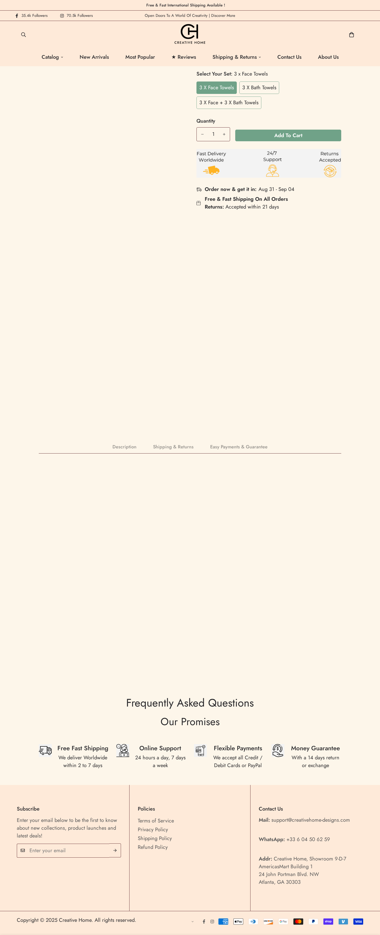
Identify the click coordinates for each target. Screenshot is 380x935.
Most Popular (140, 57)
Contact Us (289, 57)
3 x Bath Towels (259, 87)
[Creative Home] (190, 34)
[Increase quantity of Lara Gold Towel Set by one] (224, 134)
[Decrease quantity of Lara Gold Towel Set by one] (202, 134)
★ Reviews (183, 57)
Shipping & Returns (234, 57)
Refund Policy (153, 847)
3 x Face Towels (216, 87)
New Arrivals (94, 57)
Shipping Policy (155, 838)
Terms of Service (156, 820)
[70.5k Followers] (212, 921)
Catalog (50, 57)
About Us (328, 57)
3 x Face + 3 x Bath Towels (229, 102)
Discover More (223, 15)
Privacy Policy (153, 829)
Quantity (205, 121)
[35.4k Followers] (204, 921)
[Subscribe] (115, 850)
